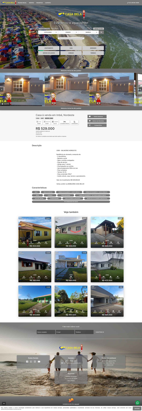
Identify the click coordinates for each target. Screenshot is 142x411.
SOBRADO (71, 53)
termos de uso (17, 409)
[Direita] (140, 89)
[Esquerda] (1, 89)
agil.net (77, 404)
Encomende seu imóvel (71, 378)
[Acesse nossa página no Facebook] (27, 362)
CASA (71, 48)
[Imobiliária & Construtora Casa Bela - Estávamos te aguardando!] (71, 14)
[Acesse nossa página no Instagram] (35, 362)
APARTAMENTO (49, 48)
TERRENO (93, 53)
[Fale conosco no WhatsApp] (31, 362)
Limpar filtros (98, 28)
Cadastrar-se (100, 332)
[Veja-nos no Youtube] (39, 362)
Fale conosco (71, 380)
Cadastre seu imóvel (71, 376)
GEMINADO (93, 48)
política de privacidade (7, 409)
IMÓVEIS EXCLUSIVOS (49, 53)
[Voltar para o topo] (4, 403)
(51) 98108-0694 (134, 2)
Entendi (137, 408)
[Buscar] (101, 32)
